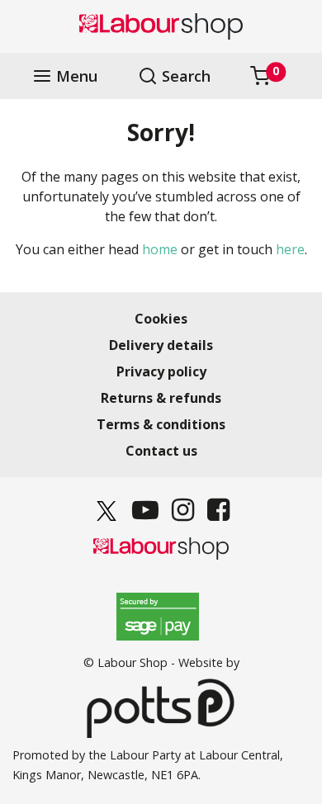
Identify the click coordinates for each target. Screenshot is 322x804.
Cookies (161, 319)
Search (184, 77)
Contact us (161, 451)
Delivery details (161, 345)
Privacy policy (161, 371)
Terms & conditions (161, 424)
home (160, 249)
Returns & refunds (161, 398)
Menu (74, 77)
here (290, 249)
